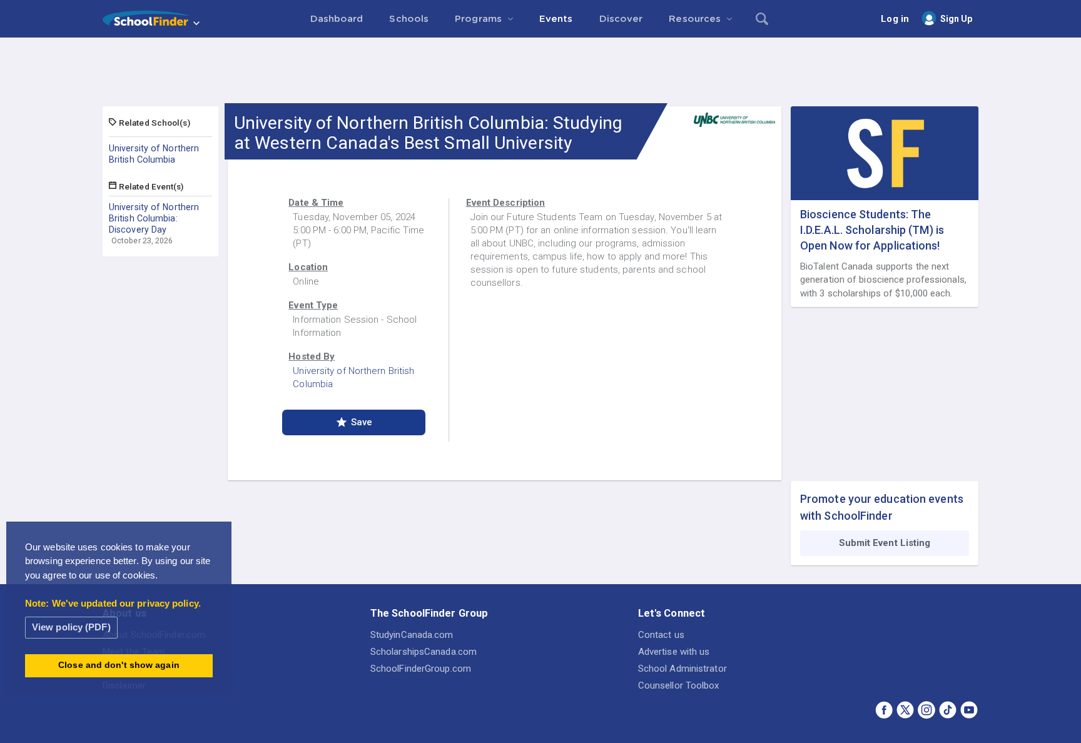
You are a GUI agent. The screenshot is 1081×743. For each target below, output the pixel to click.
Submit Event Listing (885, 542)
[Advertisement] (540, 72)
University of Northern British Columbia (154, 153)
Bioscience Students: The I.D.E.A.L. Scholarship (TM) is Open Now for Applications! (872, 230)
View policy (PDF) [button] (71, 627)
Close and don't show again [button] (119, 665)
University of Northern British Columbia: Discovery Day (154, 218)
